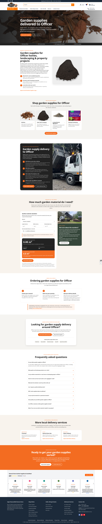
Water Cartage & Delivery (33, 512)
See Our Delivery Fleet (41, 186)
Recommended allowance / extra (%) (28, 228)
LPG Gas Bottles (31, 510)
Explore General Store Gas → (49, 438)
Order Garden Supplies (28, 186)
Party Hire (47, 510)
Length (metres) (25, 224)
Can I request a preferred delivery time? (36, 387)
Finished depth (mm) (47, 224)
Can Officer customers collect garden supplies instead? (39, 403)
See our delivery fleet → (38, 308)
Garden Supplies (32, 504)
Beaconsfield (43, 341)
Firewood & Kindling (32, 508)
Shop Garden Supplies (26, 34)
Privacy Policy (57, 520)
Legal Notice (71, 520)
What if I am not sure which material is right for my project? (41, 408)
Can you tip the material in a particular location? (38, 395)
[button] (91, 5)
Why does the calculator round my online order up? (39, 382)
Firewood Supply (67, 506)
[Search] (72, 5)
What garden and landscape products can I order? (38, 370)
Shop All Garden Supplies (51, 133)
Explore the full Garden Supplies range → (28, 90)
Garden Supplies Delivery (68, 512)
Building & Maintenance (33, 515)
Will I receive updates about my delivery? (37, 391)
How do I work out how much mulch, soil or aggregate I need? (41, 378)
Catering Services (49, 508)
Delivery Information (49, 520)
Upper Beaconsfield (63, 341)
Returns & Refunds (40, 520)
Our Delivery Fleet (67, 504)
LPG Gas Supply (67, 508)
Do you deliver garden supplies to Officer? (37, 362)
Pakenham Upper (50, 341)
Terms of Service (64, 520)
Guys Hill (56, 341)
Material (23, 219)
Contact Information (31, 520)
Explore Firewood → (26, 438)
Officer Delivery (37, 34)
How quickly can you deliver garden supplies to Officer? (40, 399)
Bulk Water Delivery (67, 510)
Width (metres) (35, 224)
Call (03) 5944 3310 (64, 242)
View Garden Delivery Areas (45, 334)
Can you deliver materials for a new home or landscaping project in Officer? (44, 374)
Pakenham (37, 341)
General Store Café (49, 506)
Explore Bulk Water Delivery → (69, 438)
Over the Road (48, 504)
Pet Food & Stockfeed (32, 506)
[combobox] (48, 5)
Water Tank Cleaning (32, 514)
